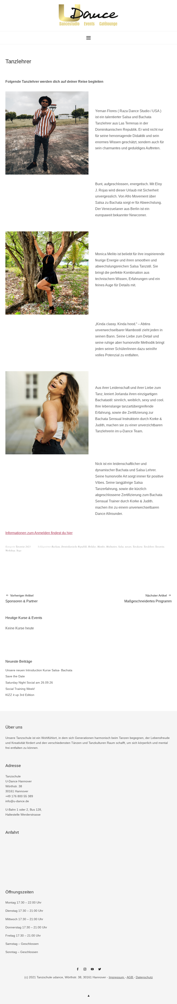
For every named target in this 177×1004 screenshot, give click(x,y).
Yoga (18, 550)
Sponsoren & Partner (21, 598)
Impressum (117, 977)
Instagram (85, 970)
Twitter (99, 970)
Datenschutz (144, 977)
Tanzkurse (137, 546)
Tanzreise (159, 546)
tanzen (128, 546)
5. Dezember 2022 (14, 68)
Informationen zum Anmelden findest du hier (39, 533)
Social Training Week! (20, 689)
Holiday (92, 546)
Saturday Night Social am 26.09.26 (29, 682)
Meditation (111, 546)
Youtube (92, 970)
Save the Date (15, 676)
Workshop (10, 550)
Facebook (77, 970)
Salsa (121, 546)
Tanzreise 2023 (23, 546)
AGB (130, 977)
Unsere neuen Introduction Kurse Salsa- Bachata (38, 670)
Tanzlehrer (149, 546)
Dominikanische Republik (74, 546)
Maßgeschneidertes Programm (148, 598)
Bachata (56, 546)
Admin (33, 68)
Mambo (101, 546)
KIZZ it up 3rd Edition (19, 695)
